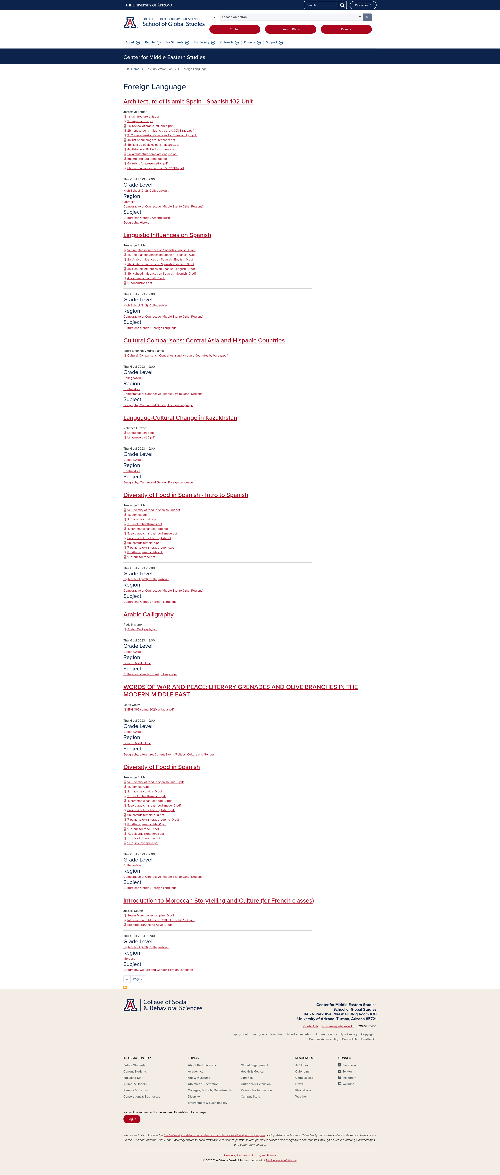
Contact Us (310, 1026)
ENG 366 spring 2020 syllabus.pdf (150, 709)
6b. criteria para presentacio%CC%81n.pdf (155, 168)
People (150, 42)
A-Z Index (301, 1065)
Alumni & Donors (134, 1084)
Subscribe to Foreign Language (125, 987)
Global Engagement (254, 1065)
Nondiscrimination (299, 1034)
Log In (132, 1119)
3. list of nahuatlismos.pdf (144, 524)
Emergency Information (268, 1034)
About (130, 42)
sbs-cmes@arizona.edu (338, 1026)
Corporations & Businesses (141, 1097)
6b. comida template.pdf (144, 543)
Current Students (135, 1071)
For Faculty (201, 42)
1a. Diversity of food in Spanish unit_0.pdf (155, 782)
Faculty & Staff (133, 1078)
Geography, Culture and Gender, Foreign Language (158, 405)
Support (271, 42)
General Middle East (137, 663)
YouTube (348, 1084)
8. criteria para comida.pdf (145, 552)
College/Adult (133, 378)
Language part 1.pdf (140, 433)
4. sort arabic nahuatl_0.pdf (146, 278)
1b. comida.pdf (137, 515)
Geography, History (136, 223)
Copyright (368, 1034)
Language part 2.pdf (141, 437)
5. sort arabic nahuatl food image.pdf (152, 533)
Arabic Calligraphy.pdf (142, 629)
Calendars (302, 1071)
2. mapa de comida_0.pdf (144, 791)
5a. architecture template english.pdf (152, 154)
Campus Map (304, 1078)
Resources (362, 5)
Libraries (247, 1078)
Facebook (349, 1065)
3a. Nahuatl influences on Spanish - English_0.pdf (161, 269)
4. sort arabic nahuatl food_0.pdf (149, 801)
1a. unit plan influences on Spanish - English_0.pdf (161, 250)
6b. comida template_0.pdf (145, 815)
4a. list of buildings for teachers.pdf (151, 140)
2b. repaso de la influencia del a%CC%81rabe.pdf (160, 131)
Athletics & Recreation (203, 1084)
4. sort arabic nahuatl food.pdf (147, 529)
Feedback (368, 1039)
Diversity (194, 1097)
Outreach (226, 42)
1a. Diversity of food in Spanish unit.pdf (153, 510)
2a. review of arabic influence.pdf (150, 126)
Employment (239, 1034)
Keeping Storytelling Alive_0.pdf (149, 925)
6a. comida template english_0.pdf (151, 810)
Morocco (129, 202)
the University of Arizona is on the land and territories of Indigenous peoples (214, 1135)
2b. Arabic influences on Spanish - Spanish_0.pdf (160, 264)
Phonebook (303, 1090)
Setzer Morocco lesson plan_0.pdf (150, 915)
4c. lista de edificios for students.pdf (151, 149)
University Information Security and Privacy (250, 1155)
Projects (249, 42)
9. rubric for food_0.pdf (143, 829)
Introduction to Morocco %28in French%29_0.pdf (161, 920)
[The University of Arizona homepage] (149, 5)
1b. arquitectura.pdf (140, 121)
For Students (174, 42)
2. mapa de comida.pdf (142, 519)
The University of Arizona (281, 1160)
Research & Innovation (256, 1090)
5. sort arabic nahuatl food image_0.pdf (154, 806)
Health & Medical (252, 1071)
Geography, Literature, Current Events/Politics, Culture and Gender (168, 754)
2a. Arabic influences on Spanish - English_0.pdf (160, 259)
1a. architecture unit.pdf (143, 117)
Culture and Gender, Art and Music (147, 218)
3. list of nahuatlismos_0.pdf (146, 796)
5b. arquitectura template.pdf (147, 159)
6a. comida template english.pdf (149, 538)
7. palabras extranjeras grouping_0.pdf (153, 820)
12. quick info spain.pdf (142, 843)
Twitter (347, 1071)
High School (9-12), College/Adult (146, 191)
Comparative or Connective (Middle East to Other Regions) (163, 206)
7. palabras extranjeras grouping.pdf (151, 548)
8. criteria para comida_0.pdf (146, 824)
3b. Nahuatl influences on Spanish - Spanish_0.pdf (161, 274)
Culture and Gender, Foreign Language (150, 328)
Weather (301, 1097)
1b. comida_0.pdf (139, 787)
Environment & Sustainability (207, 1103)
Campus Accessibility (323, 1039)
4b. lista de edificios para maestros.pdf (153, 145)
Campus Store (250, 1097)
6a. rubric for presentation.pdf (147, 163)
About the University (202, 1065)
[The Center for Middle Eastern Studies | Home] (164, 22)
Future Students (134, 1065)
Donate (346, 29)
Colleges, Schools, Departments (210, 1090)
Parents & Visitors (135, 1090)
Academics (195, 1071)
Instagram (349, 1078)
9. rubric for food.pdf (141, 557)
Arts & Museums (199, 1078)
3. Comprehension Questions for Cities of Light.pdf (162, 135)
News (299, 1084)
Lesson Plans (291, 29)
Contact (234, 29)
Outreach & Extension (256, 1084)
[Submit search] (342, 5)
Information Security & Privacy (336, 1034)
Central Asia (131, 389)
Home (135, 69)
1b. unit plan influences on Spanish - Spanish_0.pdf (161, 255)
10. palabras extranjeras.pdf (145, 834)
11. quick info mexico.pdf (143, 838)
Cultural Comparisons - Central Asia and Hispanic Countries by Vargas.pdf (177, 356)
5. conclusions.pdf (139, 283)
